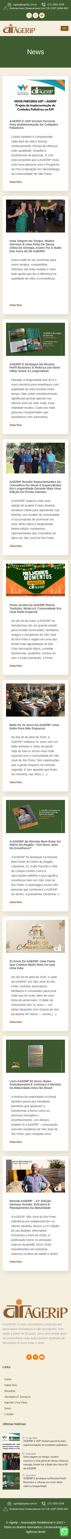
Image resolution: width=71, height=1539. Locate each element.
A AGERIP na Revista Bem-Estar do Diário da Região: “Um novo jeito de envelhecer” (35, 845)
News (7, 1408)
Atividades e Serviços (17, 1396)
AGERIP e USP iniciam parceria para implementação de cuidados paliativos (33, 124)
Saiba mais (15, 182)
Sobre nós (10, 1385)
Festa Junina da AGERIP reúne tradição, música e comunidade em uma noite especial (35, 608)
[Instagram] (35, 15)
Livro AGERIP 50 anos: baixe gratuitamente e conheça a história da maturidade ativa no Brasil (35, 1084)
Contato (9, 1414)
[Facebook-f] (29, 15)
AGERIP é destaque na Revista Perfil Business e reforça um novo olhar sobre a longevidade (34, 368)
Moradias (9, 1391)
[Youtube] (42, 15)
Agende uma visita (15, 1402)
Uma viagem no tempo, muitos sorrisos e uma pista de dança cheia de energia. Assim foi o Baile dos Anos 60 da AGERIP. (35, 246)
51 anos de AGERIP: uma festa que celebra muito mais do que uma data (32, 965)
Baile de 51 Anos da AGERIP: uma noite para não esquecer (34, 726)
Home (8, 1379)
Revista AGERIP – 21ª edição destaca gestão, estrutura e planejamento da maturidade (30, 1204)
